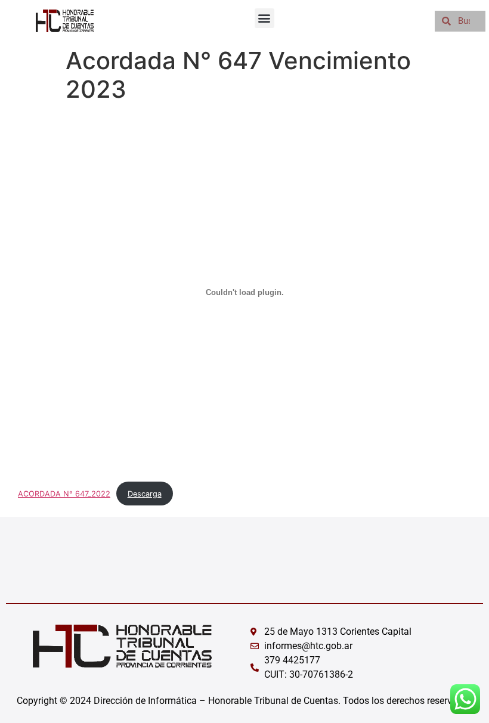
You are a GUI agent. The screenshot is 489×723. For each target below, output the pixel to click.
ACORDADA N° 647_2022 (64, 493)
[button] (264, 18)
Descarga (145, 493)
